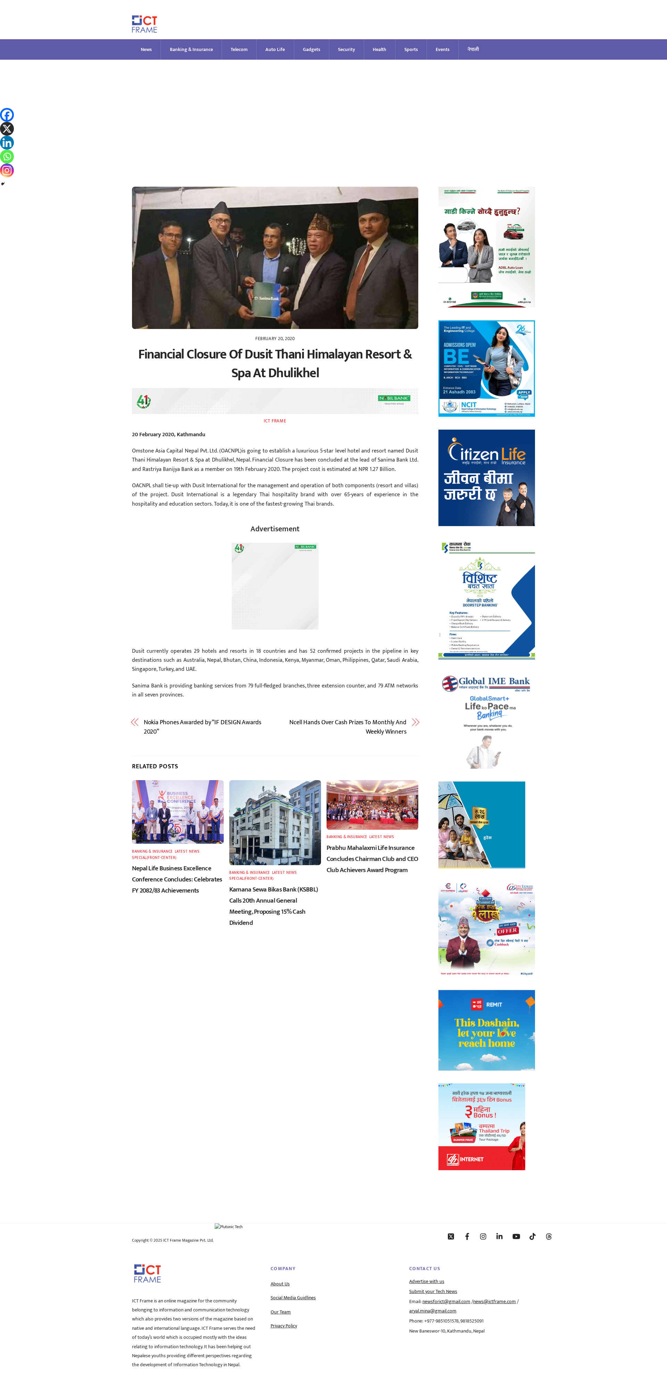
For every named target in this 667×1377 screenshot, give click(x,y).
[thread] (549, 1236)
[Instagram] (7, 170)
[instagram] (484, 1236)
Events (443, 49)
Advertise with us (426, 1281)
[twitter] (451, 1236)
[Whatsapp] (7, 156)
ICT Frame (275, 421)
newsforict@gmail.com (446, 1302)
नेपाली (473, 49)
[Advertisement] (333, 111)
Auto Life (275, 49)
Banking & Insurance (191, 49)
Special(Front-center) (154, 857)
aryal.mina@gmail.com (432, 1311)
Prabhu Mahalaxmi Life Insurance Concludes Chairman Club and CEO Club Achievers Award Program (372, 859)
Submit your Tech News (433, 1291)
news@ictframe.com (494, 1302)
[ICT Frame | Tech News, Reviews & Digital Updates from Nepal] (144, 29)
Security (346, 49)
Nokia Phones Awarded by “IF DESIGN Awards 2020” (202, 727)
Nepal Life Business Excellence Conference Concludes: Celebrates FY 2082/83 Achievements (177, 879)
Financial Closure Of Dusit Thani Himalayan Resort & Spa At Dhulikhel (275, 364)
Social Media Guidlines (293, 1298)
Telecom (239, 49)
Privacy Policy (284, 1326)
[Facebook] (7, 115)
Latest (181, 851)
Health (379, 49)
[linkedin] (500, 1236)
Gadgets (311, 49)
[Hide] (3, 184)
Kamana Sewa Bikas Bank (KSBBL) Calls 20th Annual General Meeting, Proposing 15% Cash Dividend (273, 906)
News (146, 49)
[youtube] (516, 1236)
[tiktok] (533, 1236)
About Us (280, 1284)
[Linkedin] (7, 143)
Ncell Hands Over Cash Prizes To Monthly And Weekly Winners (347, 727)
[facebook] (467, 1236)
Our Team (281, 1312)
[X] (7, 129)
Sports (411, 49)
